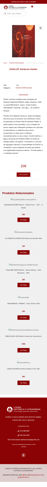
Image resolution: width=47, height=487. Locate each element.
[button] (32, 13)
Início (5, 63)
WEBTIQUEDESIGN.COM (35, 475)
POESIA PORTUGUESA (16, 63)
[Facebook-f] (23, 455)
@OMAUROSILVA (23, 477)
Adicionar (23, 174)
